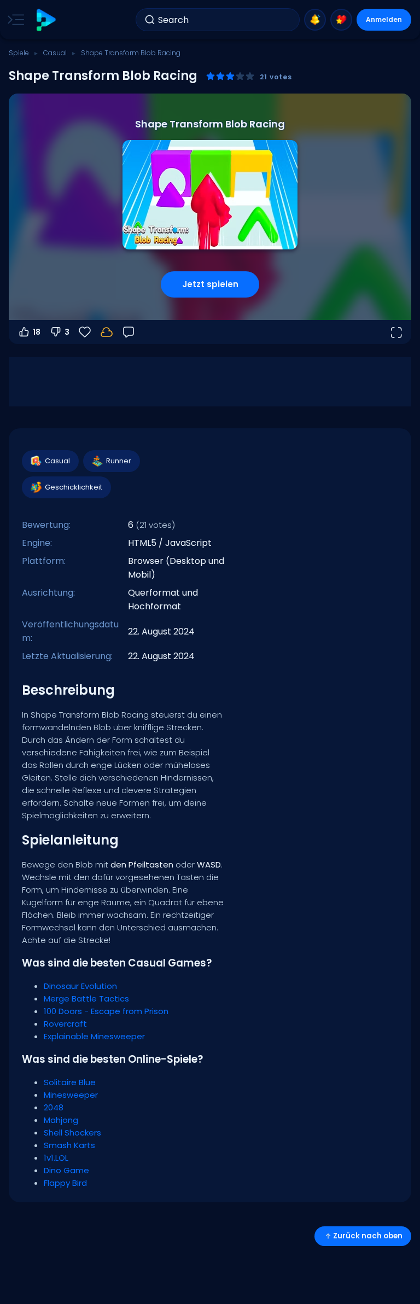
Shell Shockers (72, 1132)
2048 (53, 1107)
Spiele (19, 52)
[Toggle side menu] (13, 19)
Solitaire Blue (70, 1082)
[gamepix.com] (46, 20)
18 (36, 332)
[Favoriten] (341, 20)
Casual (55, 52)
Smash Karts (69, 1145)
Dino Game (66, 1170)
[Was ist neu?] (315, 20)
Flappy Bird (65, 1183)
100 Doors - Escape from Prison (106, 1011)
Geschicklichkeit (73, 487)
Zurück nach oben (367, 1236)
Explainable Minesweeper (94, 1036)
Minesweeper (71, 1095)
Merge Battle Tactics (86, 998)
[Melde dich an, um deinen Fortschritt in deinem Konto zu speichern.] (106, 332)
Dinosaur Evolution (80, 986)
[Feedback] (128, 332)
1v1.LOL (56, 1157)
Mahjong (61, 1120)
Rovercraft (65, 1023)
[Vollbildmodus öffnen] (395, 332)
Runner (118, 461)
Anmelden (384, 19)
